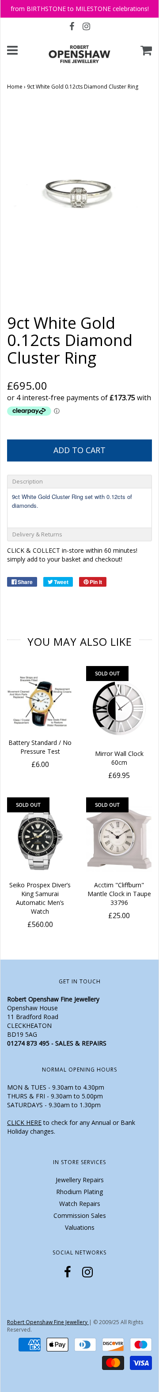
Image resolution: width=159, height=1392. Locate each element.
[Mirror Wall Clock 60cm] (119, 708)
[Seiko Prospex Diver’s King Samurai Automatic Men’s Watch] (40, 839)
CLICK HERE (24, 1122)
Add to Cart (79, 450)
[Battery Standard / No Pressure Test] (40, 702)
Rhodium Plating (79, 1191)
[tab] (79, 481)
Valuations (80, 1227)
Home (15, 86)
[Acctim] (119, 839)
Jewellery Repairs (80, 1180)
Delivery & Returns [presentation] (37, 534)
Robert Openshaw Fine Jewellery (48, 1322)
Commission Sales (79, 1215)
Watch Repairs (79, 1203)
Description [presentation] (27, 481)
